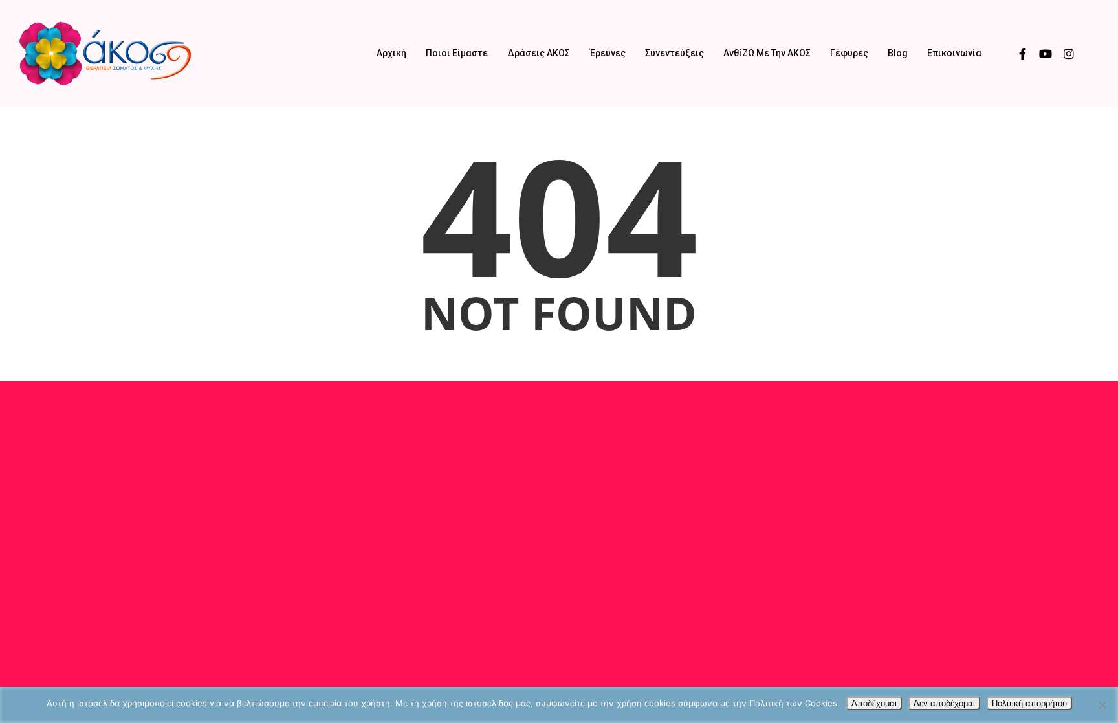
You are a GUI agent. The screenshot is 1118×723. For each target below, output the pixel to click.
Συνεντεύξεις (674, 53)
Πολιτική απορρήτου (1029, 703)
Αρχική (391, 53)
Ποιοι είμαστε (457, 53)
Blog (898, 53)
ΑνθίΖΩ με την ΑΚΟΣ (767, 53)
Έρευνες (607, 53)
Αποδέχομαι (874, 703)
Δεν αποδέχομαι (944, 703)
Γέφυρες (849, 53)
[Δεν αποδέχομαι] (1101, 704)
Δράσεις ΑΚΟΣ (538, 53)
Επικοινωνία (954, 53)
